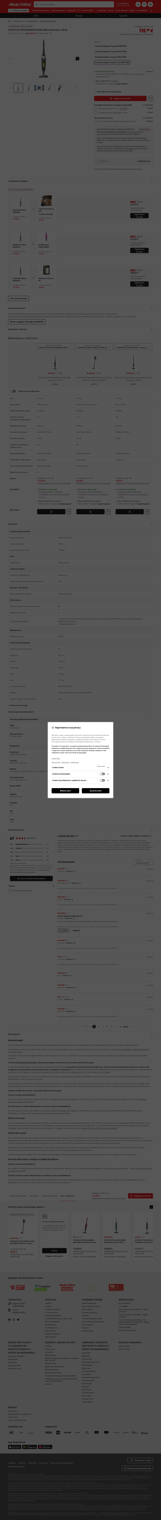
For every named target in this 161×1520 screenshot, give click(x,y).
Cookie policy (74, 762)
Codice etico (65, 762)
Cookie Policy (56, 758)
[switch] (102, 774)
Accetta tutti (95, 791)
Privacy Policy (56, 762)
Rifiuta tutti (65, 791)
